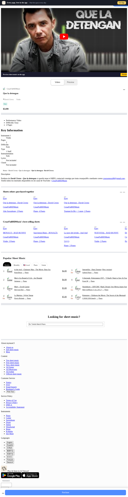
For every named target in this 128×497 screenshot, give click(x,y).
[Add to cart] (3, 493)
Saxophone (10, 420)
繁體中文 (10, 451)
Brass (8, 429)
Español (10, 445)
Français (10, 460)
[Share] (124, 89)
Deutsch (10, 462)
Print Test (10, 392)
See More (10, 434)
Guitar (8, 418)
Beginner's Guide (13, 389)
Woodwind (10, 427)
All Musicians (11, 369)
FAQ (8, 385)
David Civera (13, 170)
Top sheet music (12, 360)
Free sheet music (12, 363)
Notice (8, 382)
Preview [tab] (70, 82)
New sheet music (13, 365)
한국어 (9, 457)
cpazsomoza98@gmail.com (114, 178)
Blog (8, 352)
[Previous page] (118, 258)
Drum (8, 422)
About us (9, 347)
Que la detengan (24, 170)
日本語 (9, 448)
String (8, 425)
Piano (8, 416)
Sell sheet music (12, 350)
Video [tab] (57, 82)
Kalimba (9, 431)
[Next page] (123, 258)
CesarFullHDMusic (59, 181)
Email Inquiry (11, 387)
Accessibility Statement (15, 407)
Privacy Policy (12, 403)
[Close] (124, 3)
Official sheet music (14, 374)
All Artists (10, 372)
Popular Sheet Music (14, 258)
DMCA (9, 405)
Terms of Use (11, 400)
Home (5, 170)
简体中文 (10, 454)
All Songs (10, 367)
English (9, 442)
